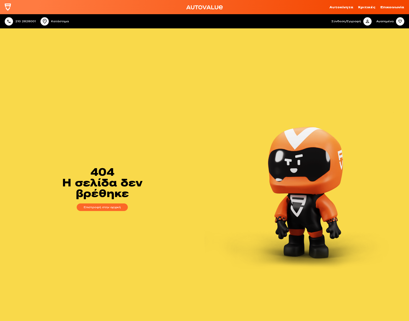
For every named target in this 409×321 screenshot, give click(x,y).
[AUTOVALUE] (8, 7)
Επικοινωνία (392, 7)
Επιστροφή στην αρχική (102, 207)
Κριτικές (367, 7)
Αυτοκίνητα (341, 7)
